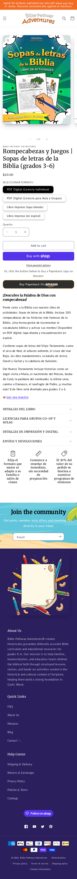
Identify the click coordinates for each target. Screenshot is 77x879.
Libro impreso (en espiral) (24, 215)
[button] (5, 18)
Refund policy (59, 857)
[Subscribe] (60, 537)
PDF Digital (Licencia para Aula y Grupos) (34, 198)
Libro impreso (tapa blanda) (25, 207)
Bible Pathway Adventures (33, 857)
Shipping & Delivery (19, 764)
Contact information (40, 869)
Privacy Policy (16, 781)
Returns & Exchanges (20, 772)
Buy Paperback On (32, 284)
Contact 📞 (14, 740)
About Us (13, 715)
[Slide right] (47, 139)
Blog (10, 732)
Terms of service (39, 863)
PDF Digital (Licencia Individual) (28, 189)
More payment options (38, 265)
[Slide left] (30, 139)
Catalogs (12, 798)
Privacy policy (20, 863)
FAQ (10, 706)
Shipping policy (60, 863)
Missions (12, 723)
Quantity (8, 224)
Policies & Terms (17, 789)
